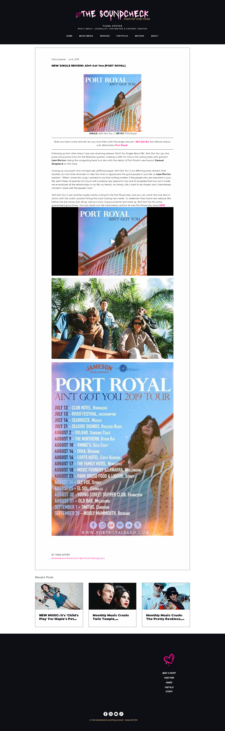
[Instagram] (111, 714)
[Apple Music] (121, 714)
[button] (113, 720)
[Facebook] (105, 714)
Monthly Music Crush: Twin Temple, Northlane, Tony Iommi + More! (112, 617)
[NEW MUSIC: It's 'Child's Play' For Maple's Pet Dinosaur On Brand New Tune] (59, 596)
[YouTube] (116, 714)
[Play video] (112, 241)
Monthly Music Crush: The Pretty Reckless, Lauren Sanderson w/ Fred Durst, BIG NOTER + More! (165, 617)
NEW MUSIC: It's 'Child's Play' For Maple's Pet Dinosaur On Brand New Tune (59, 617)
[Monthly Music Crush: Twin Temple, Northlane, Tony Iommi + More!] (112, 596)
